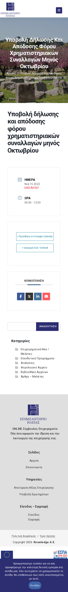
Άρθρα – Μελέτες (32, 376)
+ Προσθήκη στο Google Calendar (35, 236)
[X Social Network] (29, 296)
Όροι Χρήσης (47, 536)
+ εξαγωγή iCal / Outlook (35, 247)
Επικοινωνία (34, 467)
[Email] (46, 296)
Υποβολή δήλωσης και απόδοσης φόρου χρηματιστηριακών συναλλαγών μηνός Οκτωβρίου (34, 77)
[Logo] (34, 416)
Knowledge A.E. (44, 542)
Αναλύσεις (28, 363)
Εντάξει (35, 585)
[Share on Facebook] (21, 296)
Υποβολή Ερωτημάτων (34, 494)
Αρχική (11, 73)
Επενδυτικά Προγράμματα (37, 358)
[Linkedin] (38, 296)
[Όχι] (63, 577)
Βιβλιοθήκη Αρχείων (34, 372)
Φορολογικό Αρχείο (34, 367)
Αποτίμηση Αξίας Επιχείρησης (34, 487)
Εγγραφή (33, 519)
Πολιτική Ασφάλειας (24, 536)
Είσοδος (33, 514)
